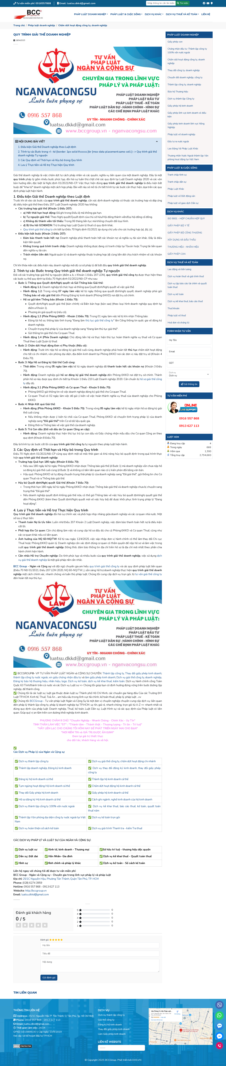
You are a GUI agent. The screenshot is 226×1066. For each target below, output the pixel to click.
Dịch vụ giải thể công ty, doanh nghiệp (138, 677)
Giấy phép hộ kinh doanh (180, 105)
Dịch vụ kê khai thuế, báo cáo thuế (185, 301)
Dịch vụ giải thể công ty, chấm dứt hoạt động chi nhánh (124, 761)
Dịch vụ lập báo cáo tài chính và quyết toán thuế (187, 285)
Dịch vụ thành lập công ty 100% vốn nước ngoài (47, 806)
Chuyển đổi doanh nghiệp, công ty (185, 77)
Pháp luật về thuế (177, 315)
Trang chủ (19, 25)
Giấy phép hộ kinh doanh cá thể (110, 793)
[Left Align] (18, 925)
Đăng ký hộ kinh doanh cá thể (36, 779)
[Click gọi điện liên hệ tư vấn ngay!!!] (219, 1045)
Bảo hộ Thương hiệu (178, 91)
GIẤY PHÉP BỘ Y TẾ (178, 225)
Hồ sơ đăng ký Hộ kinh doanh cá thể (40, 799)
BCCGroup (36, 701)
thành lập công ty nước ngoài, (31, 677)
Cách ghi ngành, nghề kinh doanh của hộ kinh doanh (122, 799)
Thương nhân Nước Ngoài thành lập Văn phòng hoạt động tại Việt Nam (188, 157)
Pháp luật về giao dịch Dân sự (183, 203)
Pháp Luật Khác (176, 188)
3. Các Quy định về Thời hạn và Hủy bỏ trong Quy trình (50, 160)
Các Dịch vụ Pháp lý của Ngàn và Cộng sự (39, 752)
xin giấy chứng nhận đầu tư (65, 677)
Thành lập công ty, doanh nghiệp (184, 84)
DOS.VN (136, 1060)
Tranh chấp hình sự (177, 174)
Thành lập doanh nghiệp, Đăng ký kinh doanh (45, 768)
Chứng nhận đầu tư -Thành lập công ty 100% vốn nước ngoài (187, 50)
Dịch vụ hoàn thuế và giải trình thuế (186, 276)
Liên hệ (205, 14)
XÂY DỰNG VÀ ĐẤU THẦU (182, 239)
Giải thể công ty (106, 1019)
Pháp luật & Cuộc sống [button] (125, 14)
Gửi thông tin (190, 384)
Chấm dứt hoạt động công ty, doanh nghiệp (82, 25)
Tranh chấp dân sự (177, 181)
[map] (212, 2)
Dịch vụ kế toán (176, 294)
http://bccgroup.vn (36, 890)
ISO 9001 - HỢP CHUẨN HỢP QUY (186, 218)
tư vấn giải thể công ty (148, 574)
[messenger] (219, 1036)
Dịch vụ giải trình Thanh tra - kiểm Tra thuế (117, 828)
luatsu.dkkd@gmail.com (35, 894)
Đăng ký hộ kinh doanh (110, 1024)
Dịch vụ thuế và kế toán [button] (181, 14)
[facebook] (204, 2)
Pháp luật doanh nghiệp (41, 25)
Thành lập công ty (113, 673)
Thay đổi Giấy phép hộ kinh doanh (38, 793)
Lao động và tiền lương (179, 269)
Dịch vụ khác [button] (153, 14)
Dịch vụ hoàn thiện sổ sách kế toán (39, 828)
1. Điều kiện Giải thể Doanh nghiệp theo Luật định (47, 147)
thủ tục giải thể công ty (99, 320)
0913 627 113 (52, 1020)
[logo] (28, 14)
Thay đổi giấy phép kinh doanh (143, 673)
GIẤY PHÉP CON (176, 253)
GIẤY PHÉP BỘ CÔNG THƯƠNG (185, 232)
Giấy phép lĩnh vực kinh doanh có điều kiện (187, 114)
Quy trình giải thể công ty (38, 229)
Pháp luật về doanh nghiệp (181, 134)
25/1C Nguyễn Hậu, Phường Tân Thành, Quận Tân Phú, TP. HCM (61, 879)
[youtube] (208, 2)
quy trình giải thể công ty (104, 566)
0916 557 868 (33, 1020)
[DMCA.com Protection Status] (53, 1046)
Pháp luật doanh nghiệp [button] (90, 14)
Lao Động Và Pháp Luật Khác (183, 148)
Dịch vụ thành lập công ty (34, 761)
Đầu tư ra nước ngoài (178, 141)
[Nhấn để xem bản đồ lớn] (181, 1026)
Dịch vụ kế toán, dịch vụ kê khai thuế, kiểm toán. (96, 681)
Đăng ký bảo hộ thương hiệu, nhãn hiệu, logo (40, 681)
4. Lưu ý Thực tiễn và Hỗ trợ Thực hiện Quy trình (46, 165)
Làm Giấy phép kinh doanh (112, 1034)
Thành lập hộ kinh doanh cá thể (110, 779)
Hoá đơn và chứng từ (178, 322)
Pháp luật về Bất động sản (181, 196)
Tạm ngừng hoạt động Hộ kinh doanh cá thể (44, 786)
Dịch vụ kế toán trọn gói (106, 817)
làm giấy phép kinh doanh (100, 677)
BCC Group (20, 566)
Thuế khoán (173, 308)
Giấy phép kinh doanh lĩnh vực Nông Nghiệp (186, 125)
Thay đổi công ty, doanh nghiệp (184, 70)
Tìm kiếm (183, 3)
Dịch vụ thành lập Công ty (181, 98)
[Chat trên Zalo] (219, 1026)
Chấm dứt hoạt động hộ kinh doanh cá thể (116, 786)
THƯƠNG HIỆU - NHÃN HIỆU (183, 246)
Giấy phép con (175, 41)
